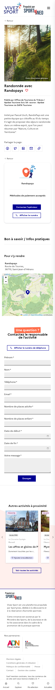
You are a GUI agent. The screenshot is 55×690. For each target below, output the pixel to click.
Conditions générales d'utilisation (21, 663)
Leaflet (25, 315)
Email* (7, 394)
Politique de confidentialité (18, 666)
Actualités (48, 687)
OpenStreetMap (37, 315)
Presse (37, 666)
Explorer (18, 687)
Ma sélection (33, 687)
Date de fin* (11, 443)
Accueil (6, 687)
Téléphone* (10, 382)
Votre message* (12, 455)
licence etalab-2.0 (30, 679)
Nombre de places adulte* (18, 406)
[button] (27, 292)
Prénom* (9, 357)
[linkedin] (23, 148)
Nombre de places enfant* (18, 418)
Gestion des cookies (27, 670)
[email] (31, 148)
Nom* (7, 369)
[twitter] (15, 148)
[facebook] (7, 148)
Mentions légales (13, 659)
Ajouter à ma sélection (23, 558)
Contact (9, 670)
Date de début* (13, 431)
